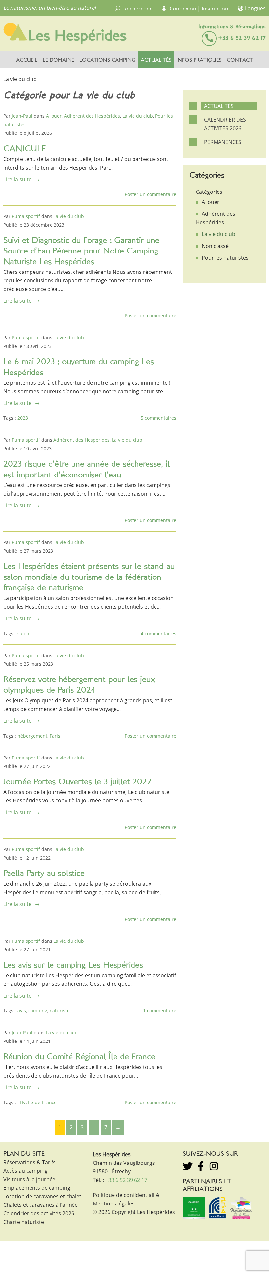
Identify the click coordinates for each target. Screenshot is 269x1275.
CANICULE (24, 149)
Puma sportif (26, 216)
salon (23, 633)
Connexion (183, 8)
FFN (21, 1102)
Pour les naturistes (225, 257)
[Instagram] (214, 1166)
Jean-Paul (22, 116)
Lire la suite (17, 179)
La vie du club (137, 116)
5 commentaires (158, 418)
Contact (240, 60)
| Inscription (212, 8)
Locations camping (107, 60)
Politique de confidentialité (126, 1195)
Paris (55, 736)
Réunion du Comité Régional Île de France (79, 1057)
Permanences (222, 142)
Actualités (156, 60)
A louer (54, 116)
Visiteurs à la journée (29, 1179)
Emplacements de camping (36, 1187)
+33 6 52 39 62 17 (242, 38)
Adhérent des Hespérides (92, 116)
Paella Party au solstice (44, 874)
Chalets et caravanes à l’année (40, 1204)
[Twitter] (188, 1166)
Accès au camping (25, 1170)
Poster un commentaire (150, 194)
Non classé (215, 246)
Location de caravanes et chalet (42, 1196)
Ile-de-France (42, 1102)
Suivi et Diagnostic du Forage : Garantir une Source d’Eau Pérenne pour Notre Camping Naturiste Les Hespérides (81, 251)
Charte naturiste (23, 1221)
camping (37, 1010)
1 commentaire (159, 1010)
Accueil (26, 60)
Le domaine (58, 60)
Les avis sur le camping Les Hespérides (73, 965)
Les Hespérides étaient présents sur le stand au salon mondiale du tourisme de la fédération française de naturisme (89, 577)
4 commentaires (158, 633)
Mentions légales (113, 1203)
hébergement (32, 736)
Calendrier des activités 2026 (225, 124)
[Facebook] (201, 1166)
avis (21, 1010)
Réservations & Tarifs (29, 1162)
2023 (22, 418)
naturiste (60, 1010)
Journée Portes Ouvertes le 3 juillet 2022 (77, 782)
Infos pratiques (198, 60)
